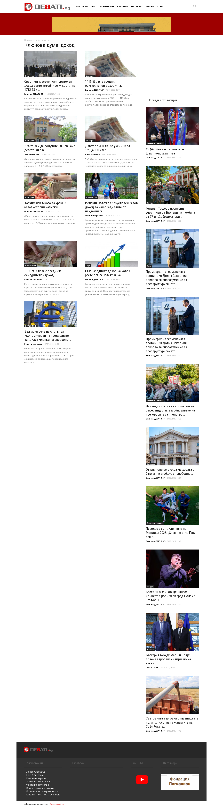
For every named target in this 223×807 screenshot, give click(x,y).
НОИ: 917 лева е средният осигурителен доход (43, 273)
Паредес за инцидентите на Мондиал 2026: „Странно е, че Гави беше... (171, 533)
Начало (28, 40)
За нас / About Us (35, 771)
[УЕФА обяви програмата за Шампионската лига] (172, 126)
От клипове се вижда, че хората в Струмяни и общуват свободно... (170, 472)
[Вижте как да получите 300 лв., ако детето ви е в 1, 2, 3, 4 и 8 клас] (50, 129)
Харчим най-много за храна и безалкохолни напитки (45, 205)
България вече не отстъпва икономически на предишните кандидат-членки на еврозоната (47, 336)
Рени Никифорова (94, 215)
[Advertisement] (172, 64)
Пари (88, 265)
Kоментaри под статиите (40, 788)
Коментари (107, 6)
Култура (150, 203)
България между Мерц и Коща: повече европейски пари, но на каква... (168, 659)
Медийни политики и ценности (43, 794)
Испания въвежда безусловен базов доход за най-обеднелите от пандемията (111, 207)
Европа (149, 6)
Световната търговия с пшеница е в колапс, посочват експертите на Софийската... (172, 722)
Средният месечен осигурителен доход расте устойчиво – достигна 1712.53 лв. (49, 86)
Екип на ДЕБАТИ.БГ (33, 94)
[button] (195, 6)
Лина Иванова (31, 154)
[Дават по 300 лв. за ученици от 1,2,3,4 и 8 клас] (111, 129)
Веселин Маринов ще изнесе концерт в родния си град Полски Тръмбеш (170, 596)
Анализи (122, 6)
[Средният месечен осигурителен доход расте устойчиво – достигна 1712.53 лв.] (50, 64)
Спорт (161, 6)
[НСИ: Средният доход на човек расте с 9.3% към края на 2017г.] (111, 254)
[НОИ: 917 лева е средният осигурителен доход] (50, 254)
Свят (94, 6)
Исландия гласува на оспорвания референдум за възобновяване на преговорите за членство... (170, 410)
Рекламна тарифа (36, 778)
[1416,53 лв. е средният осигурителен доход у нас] (111, 64)
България (82, 6)
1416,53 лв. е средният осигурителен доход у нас (103, 84)
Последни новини (155, 144)
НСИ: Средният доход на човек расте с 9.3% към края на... (107, 273)
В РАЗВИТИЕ (91, 197)
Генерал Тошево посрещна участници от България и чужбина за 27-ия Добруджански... (170, 212)
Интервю (136, 6)
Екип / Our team (35, 775)
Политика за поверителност (42, 791)
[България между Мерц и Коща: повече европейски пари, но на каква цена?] (172, 632)
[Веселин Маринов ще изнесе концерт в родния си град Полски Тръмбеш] (172, 569)
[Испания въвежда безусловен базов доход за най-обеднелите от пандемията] (111, 186)
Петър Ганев (152, 667)
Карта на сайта (56, 804)
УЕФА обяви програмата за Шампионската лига (165, 151)
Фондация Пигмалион (38, 784)
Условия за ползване (38, 781)
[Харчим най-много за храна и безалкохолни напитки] (50, 186)
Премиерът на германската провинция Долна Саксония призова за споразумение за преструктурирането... (166, 278)
